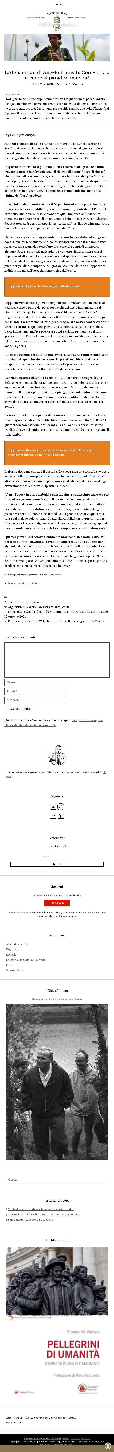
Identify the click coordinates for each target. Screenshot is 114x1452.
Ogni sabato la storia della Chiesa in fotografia (57, 999)
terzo (40, 113)
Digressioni (13, 949)
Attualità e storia (15, 602)
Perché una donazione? (21, 912)
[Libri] (57, 755)
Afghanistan (16, 607)
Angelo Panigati (37, 607)
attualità (54, 607)
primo (11, 113)
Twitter (66, 1438)
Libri (9, 965)
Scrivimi (57, 574)
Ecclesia (33, 602)
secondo (25, 113)
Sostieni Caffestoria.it (22, 583)
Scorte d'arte (14, 970)
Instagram (75, 1438)
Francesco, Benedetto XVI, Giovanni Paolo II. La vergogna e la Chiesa (56, 621)
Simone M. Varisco (32, 1438)
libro (93, 113)
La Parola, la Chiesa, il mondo (26, 959)
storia (65, 607)
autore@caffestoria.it (51, 1438)
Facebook (85, 1438)
